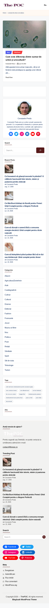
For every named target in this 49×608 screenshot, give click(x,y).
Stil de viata (9, 361)
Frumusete (9, 318)
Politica (7, 337)
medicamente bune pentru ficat (14, 397)
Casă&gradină (10, 290)
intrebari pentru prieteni (35, 394)
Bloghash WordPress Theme (24, 600)
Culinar (7, 295)
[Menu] (45, 5)
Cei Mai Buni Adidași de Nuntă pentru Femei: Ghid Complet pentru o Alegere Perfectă (23, 204)
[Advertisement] (27, 91)
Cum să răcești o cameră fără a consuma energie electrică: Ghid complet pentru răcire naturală (23, 230)
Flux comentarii (11, 581)
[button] (44, 537)
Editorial (8, 309)
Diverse (8, 304)
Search (7, 143)
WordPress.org (11, 585)
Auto (6, 285)
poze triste (38, 397)
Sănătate (17, 52)
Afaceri (7, 276)
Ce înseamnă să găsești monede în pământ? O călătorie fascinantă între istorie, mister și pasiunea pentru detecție (24, 179)
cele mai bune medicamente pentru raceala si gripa (19, 386)
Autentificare (10, 574)
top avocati (9, 401)
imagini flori (22, 394)
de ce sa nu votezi (11, 394)
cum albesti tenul (24, 390)
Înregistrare (9, 570)
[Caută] (40, 150)
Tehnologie (9, 365)
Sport (7, 356)
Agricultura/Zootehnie (13, 281)
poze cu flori (29, 397)
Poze (7, 342)
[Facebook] (11, 134)
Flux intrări (9, 578)
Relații (7, 346)
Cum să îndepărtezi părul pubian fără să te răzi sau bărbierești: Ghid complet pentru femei (24, 256)
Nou (8, 52)
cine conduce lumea (11, 390)
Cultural (8, 299)
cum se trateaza (37, 390)
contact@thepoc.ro (10, 447)
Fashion (8, 314)
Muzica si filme (10, 328)
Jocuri (7, 323)
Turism (7, 370)
